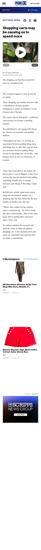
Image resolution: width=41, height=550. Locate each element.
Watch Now (34, 3)
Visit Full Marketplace (30, 259)
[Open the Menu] (4, 3)
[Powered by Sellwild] (35, 394)
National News (11, 20)
